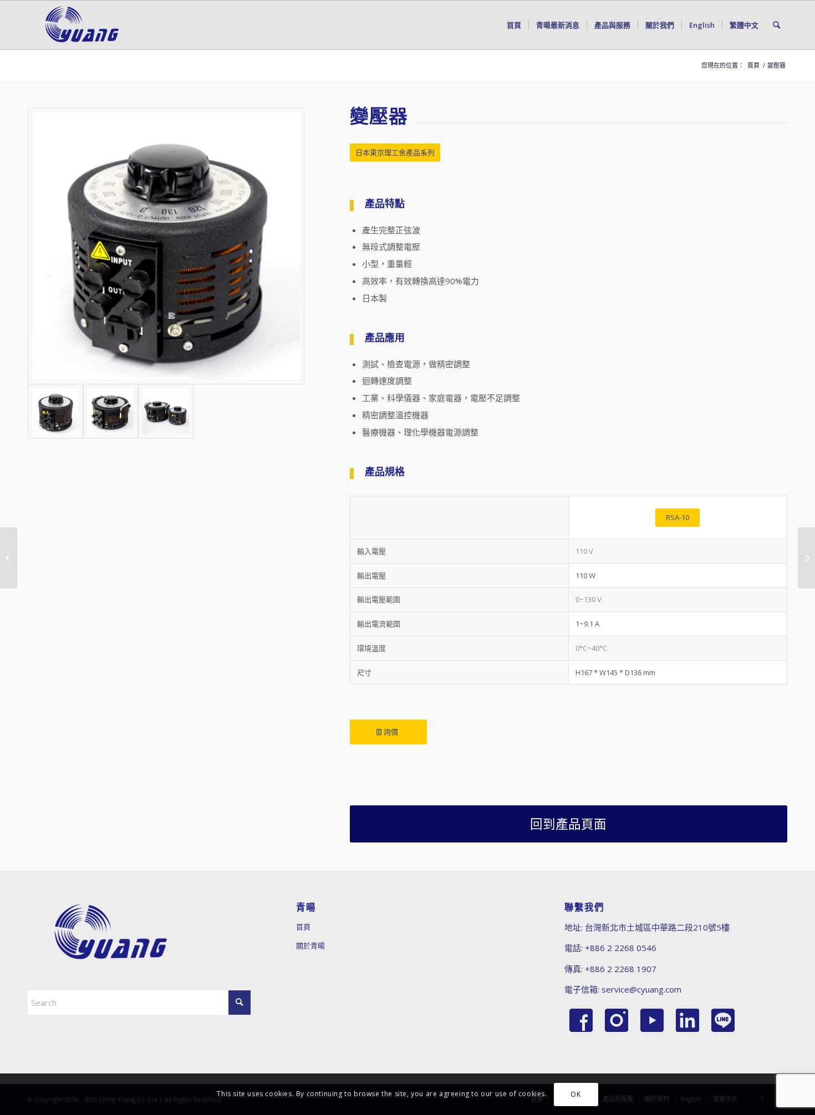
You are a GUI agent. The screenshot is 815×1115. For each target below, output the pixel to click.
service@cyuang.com (641, 989)
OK (575, 1093)
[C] (165, 411)
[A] (166, 246)
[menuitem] (514, 25)
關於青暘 (310, 945)
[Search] (776, 25)
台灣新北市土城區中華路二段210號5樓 (657, 927)
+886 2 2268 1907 (620, 968)
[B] (111, 411)
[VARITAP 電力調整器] (806, 557)
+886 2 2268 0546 (620, 947)
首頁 (303, 927)
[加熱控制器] (8, 557)
